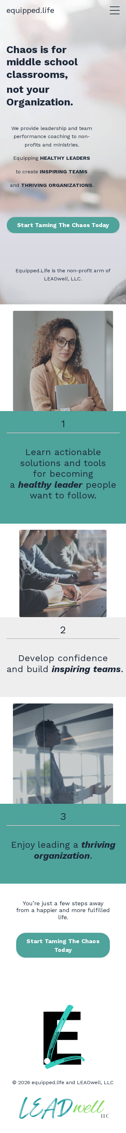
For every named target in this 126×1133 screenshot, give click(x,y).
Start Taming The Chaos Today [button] (63, 225)
